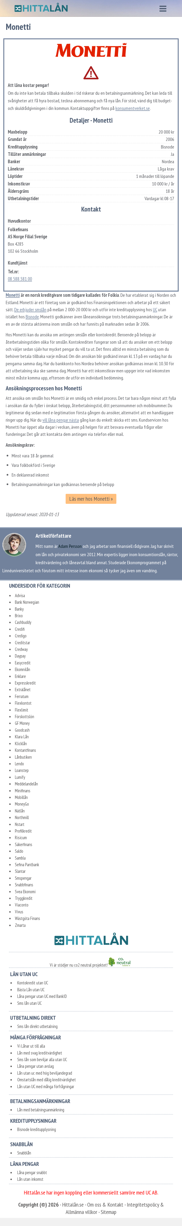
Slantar (20, 871)
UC (155, 309)
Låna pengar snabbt (32, 1172)
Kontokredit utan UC (32, 983)
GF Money (22, 723)
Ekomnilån (22, 669)
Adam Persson (70, 546)
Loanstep (22, 770)
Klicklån (21, 743)
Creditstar (22, 642)
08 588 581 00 (20, 278)
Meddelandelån (26, 784)
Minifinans (22, 790)
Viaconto (21, 905)
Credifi (20, 629)
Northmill (22, 817)
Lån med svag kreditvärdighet (39, 1053)
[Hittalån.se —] (41, 8)
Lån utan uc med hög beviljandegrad (44, 1073)
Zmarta (20, 925)
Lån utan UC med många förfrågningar (45, 1086)
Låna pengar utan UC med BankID (42, 996)
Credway (21, 649)
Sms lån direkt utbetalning (37, 1026)
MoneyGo (22, 804)
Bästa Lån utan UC (31, 989)
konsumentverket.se (132, 108)
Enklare (20, 676)
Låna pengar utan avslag (35, 1066)
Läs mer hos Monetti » (91, 498)
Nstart (19, 824)
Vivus (19, 912)
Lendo (19, 763)
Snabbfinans (24, 885)
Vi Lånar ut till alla (31, 1046)
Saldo (19, 851)
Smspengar (23, 878)
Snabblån (24, 1153)
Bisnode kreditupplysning (36, 1129)
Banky (19, 609)
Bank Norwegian (27, 602)
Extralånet (23, 689)
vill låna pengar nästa (60, 420)
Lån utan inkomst (30, 1179)
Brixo (19, 615)
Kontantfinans (25, 750)
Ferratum (21, 696)
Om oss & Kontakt (105, 1204)
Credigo (21, 636)
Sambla (20, 858)
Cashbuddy (23, 622)
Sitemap (108, 1212)
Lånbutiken (23, 757)
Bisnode (32, 316)
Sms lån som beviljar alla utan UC (42, 1059)
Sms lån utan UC (29, 1003)
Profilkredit (23, 831)
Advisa (20, 595)
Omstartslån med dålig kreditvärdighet (46, 1079)
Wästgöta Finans (27, 918)
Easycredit (23, 663)
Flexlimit (21, 710)
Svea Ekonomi (25, 891)
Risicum (21, 837)
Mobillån (21, 797)
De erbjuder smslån (30, 309)
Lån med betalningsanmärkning (40, 1110)
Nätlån (20, 811)
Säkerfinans (23, 844)
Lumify (20, 777)
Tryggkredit (23, 898)
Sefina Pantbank (27, 864)
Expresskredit (25, 683)
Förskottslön (24, 716)
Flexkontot (23, 703)
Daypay (20, 656)
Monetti (13, 295)
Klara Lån (22, 736)
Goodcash (22, 730)
